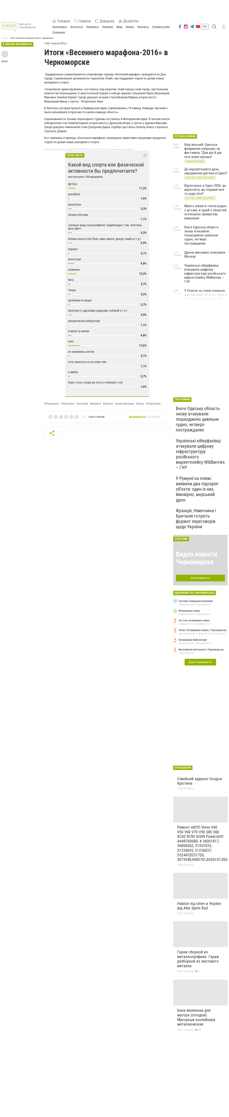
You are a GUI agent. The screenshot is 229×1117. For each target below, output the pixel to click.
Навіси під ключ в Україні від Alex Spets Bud (199, 906)
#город (140, 403)
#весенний (82, 403)
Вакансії (130, 26)
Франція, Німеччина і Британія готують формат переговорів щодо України (196, 519)
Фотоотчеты (76, 26)
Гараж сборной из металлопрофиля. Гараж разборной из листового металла (198, 959)
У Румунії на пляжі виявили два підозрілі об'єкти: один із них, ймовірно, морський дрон (205, 297)
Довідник (107, 21)
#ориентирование (124, 403)
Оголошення (59, 32)
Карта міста (143, 26)
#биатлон (108, 403)
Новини (85, 21)
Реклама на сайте (161, 26)
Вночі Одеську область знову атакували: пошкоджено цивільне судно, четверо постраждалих (201, 235)
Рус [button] (205, 26)
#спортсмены (153, 403)
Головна (63, 21)
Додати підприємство (200, 662)
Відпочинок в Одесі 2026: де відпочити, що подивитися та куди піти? (205, 190)
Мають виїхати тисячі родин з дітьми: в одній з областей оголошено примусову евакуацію (205, 212)
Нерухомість (92, 26)
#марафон (95, 403)
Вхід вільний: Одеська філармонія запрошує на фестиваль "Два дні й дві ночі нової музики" (202, 151)
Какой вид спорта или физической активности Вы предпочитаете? (106, 167)
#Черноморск (51, 403)
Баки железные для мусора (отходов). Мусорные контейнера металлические (196, 1017)
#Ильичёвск (67, 403)
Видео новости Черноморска (196, 558)
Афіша (119, 26)
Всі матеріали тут (200, 578)
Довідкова (107, 26)
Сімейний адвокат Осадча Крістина (199, 781)
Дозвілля (130, 21)
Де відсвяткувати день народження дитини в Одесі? (205, 171)
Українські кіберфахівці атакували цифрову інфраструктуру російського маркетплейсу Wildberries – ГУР (205, 273)
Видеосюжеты (60, 26)
